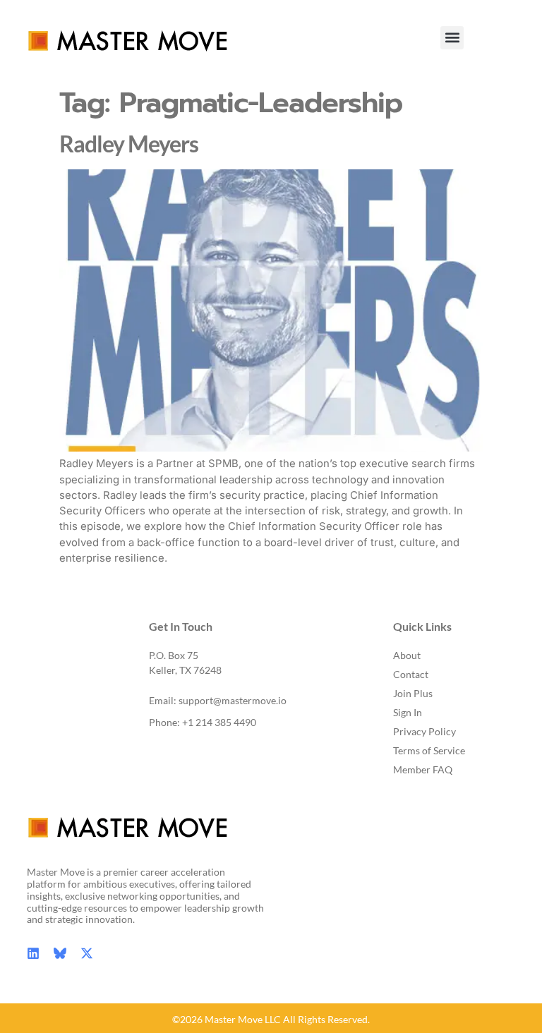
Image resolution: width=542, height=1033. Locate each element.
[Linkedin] (33, 953)
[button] (452, 37)
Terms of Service (429, 750)
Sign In (407, 712)
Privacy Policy (424, 731)
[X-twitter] (86, 953)
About (407, 655)
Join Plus (413, 693)
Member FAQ (422, 769)
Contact (410, 674)
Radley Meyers (128, 144)
